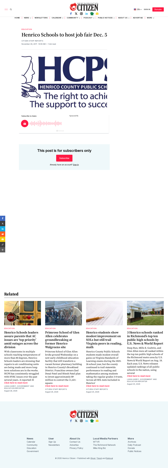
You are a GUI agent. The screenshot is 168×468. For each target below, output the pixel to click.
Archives (132, 441)
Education (27, 29)
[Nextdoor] (91, 13)
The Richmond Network (104, 445)
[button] (2, 218)
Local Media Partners (105, 438)
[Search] (11, 9)
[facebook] (71, 13)
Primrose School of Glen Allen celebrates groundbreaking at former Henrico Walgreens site (62, 339)
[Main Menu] (6, 9)
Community (72, 18)
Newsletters (41, 18)
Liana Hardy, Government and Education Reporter (19, 387)
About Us (122, 18)
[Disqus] (64, 209)
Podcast (88, 18)
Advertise (138, 18)
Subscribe (64, 158)
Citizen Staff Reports (32, 41)
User (51, 438)
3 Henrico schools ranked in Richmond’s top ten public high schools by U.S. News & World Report (145, 338)
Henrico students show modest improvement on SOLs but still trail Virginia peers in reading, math (104, 339)
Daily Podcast (134, 445)
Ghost (92, 458)
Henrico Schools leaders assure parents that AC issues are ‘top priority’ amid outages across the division (21, 339)
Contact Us (75, 441)
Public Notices (105, 18)
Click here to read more (16, 382)
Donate (158, 9)
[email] (97, 13)
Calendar (56, 18)
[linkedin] (86, 13)
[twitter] (76, 13)
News (26, 18)
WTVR (96, 441)
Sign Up (52, 441)
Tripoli (99, 458)
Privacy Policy (76, 448)
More (149, 18)
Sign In (147, 9)
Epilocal (109, 458)
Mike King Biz (99, 448)
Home (17, 18)
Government (33, 451)
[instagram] (81, 13)
